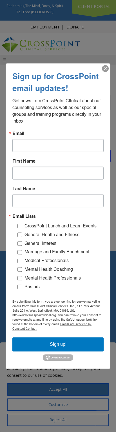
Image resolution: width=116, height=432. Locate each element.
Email (18, 133)
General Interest (40, 243)
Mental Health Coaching (48, 269)
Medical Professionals (46, 260)
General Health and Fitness (51, 234)
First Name (23, 161)
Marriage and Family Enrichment (56, 252)
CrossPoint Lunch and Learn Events (60, 225)
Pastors (32, 286)
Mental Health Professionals (52, 277)
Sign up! (58, 344)
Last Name (23, 188)
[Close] (105, 68)
